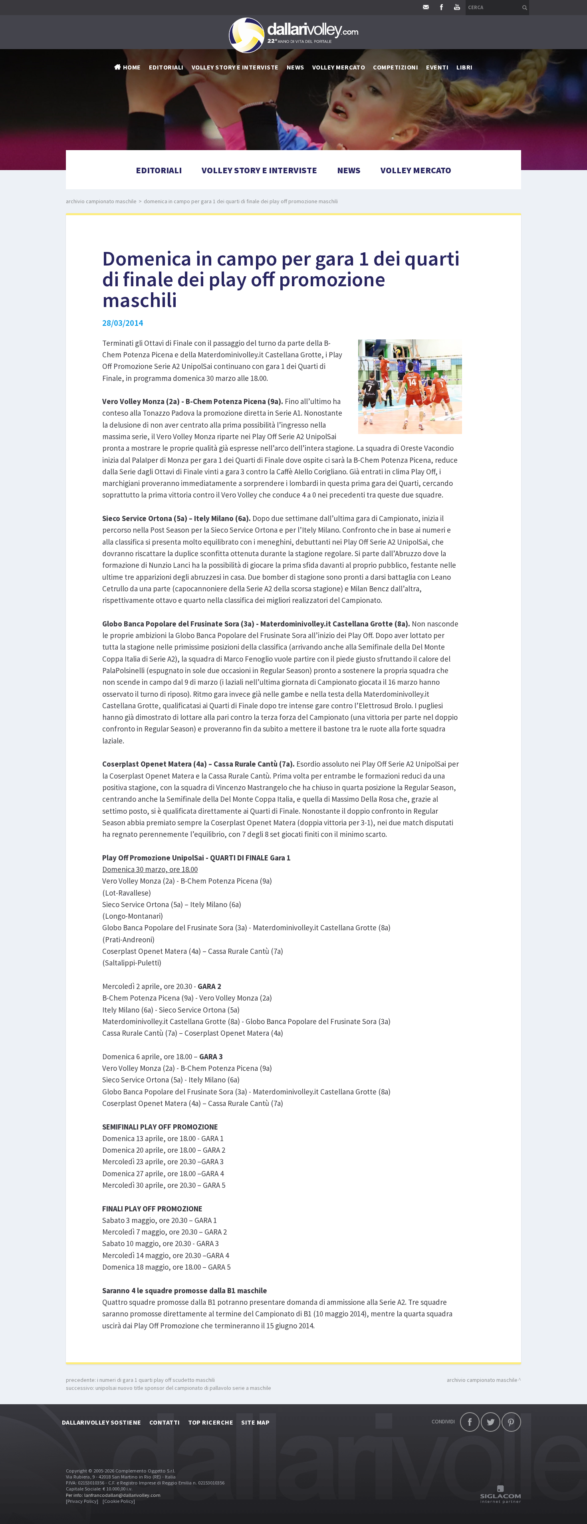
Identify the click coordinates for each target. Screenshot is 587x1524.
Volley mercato (338, 67)
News (349, 170)
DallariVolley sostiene (101, 1422)
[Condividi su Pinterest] (511, 1422)
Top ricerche (211, 1422)
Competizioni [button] (395, 67)
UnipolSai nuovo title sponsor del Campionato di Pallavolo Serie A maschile (183, 1387)
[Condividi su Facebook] (470, 1422)
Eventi (437, 67)
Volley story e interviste (235, 67)
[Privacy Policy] (82, 1501)
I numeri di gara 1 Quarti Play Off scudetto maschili (156, 1379)
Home (132, 67)
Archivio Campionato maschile (101, 201)
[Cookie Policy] (119, 1501)
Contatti (164, 1422)
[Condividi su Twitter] (490, 1422)
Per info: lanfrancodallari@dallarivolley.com (113, 1495)
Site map (255, 1422)
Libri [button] (464, 67)
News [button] (295, 67)
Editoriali (166, 67)
